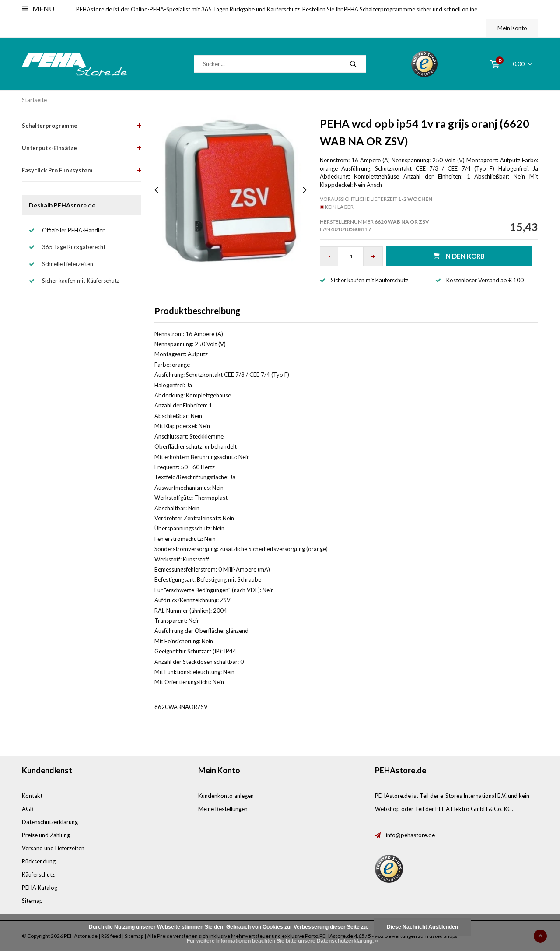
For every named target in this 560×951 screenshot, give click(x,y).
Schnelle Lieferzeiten (67, 263)
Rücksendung (39, 861)
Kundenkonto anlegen (226, 795)
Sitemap (32, 900)
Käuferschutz (38, 874)
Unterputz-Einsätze (49, 147)
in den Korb (464, 256)
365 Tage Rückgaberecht (73, 246)
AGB (28, 808)
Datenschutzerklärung (50, 821)
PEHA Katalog (39, 887)
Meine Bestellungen (223, 808)
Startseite (34, 99)
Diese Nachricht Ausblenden (422, 927)
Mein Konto (512, 28)
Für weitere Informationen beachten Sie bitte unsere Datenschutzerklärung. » (282, 941)
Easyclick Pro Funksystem (57, 170)
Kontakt (32, 795)
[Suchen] (353, 64)
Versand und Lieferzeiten (53, 848)
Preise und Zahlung (46, 835)
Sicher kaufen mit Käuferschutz (80, 280)
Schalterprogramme (49, 125)
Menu (42, 8)
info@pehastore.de (410, 835)
